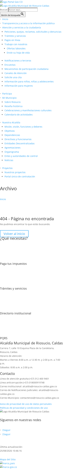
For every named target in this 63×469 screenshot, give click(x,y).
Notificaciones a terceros (18, 60)
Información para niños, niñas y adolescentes (29, 81)
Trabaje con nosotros (16, 44)
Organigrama (12, 151)
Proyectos (7, 168)
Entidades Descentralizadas (20, 143)
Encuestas (10, 64)
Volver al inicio (14, 234)
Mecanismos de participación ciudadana (26, 68)
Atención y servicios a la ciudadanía (21, 27)
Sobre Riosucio (13, 102)
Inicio (5, 19)
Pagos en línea (12, 40)
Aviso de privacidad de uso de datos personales (26, 403)
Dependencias (12, 135)
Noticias (9, 160)
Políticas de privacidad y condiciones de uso (24, 407)
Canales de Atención (16, 73)
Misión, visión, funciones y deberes (23, 126)
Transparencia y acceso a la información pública (28, 23)
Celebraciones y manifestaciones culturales (28, 110)
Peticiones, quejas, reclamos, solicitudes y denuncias (33, 31)
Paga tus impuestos (13, 264)
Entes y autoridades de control (21, 156)
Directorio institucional (15, 313)
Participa (7, 93)
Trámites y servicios (15, 35)
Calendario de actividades (19, 114)
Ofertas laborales (16, 48)
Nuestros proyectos (15, 172)
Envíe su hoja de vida (18, 52)
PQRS (3, 338)
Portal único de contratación (20, 176)
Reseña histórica (13, 106)
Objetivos (10, 130)
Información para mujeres (19, 85)
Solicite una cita (13, 77)
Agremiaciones (13, 147)
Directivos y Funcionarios (18, 139)
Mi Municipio (9, 97)
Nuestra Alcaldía (11, 122)
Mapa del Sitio (8, 459)
